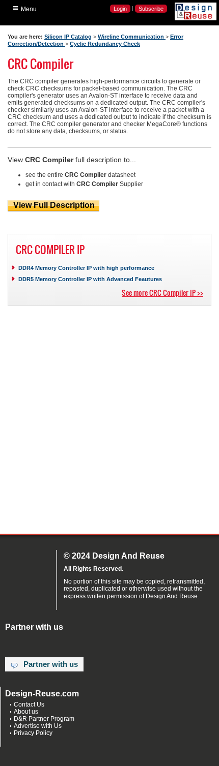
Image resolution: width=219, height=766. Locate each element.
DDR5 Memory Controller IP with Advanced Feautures (90, 279)
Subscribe (151, 9)
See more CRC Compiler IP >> (162, 292)
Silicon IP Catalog (68, 37)
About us (26, 711)
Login (120, 9)
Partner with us (50, 664)
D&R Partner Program (44, 718)
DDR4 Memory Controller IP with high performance (86, 268)
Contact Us (29, 704)
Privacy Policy (33, 733)
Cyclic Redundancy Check (105, 44)
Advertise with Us (38, 725)
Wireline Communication (132, 37)
